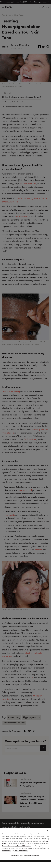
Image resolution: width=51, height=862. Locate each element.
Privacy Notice (6, 851)
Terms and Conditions (21, 851)
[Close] (47, 830)
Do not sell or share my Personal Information (25, 855)
